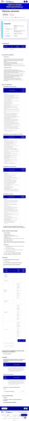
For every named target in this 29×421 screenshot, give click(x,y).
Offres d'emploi (6, 416)
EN (24, 17)
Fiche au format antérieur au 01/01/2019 (9, 402)
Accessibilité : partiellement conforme (15, 418)
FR (23, 17)
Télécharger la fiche (5, 17)
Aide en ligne (12, 17)
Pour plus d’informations (7, 395)
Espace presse (10, 416)
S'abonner (4, 408)
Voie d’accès (5, 257)
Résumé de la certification (8, 55)
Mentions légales (24, 418)
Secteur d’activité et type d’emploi (10, 231)
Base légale (4, 357)
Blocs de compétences (7, 84)
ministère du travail (8, 415)
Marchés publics (14, 416)
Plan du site (9, 418)
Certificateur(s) (5, 43)
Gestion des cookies (5, 418)
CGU (20, 418)
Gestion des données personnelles (20, 416)
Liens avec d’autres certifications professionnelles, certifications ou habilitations (13, 351)
